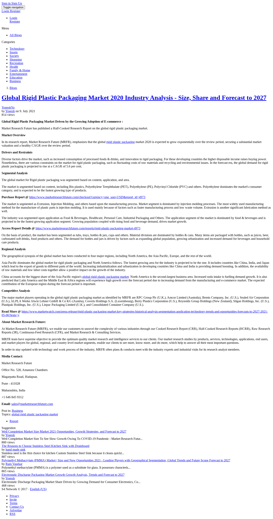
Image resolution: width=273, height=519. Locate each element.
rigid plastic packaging (120, 142)
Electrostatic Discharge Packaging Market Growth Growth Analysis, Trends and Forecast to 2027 (63, 474)
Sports (14, 52)
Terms (13, 503)
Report (14, 421)
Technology (17, 48)
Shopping (16, 59)
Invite (13, 499)
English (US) (38, 489)
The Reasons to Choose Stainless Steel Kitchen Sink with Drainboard (45, 446)
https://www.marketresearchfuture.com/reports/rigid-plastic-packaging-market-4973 (88, 228)
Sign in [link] (6, 3)
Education (16, 77)
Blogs (13, 88)
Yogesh (10, 111)
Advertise (16, 510)
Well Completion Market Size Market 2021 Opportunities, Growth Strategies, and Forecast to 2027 (64, 431)
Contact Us (17, 506)
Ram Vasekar (14, 464)
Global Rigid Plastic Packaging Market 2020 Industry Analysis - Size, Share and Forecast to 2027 (134, 97)
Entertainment (18, 74)
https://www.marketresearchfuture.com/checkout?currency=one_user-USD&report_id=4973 (87, 197)
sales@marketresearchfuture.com (32, 404)
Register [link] (15, 11)
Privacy (14, 496)
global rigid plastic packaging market (105, 276)
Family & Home (20, 70)
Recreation (16, 63)
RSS (12, 514)
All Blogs (16, 35)
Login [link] (6, 11)
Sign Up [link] (16, 3)
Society (14, 56)
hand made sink (15, 449)
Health (14, 66)
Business (15, 81)
